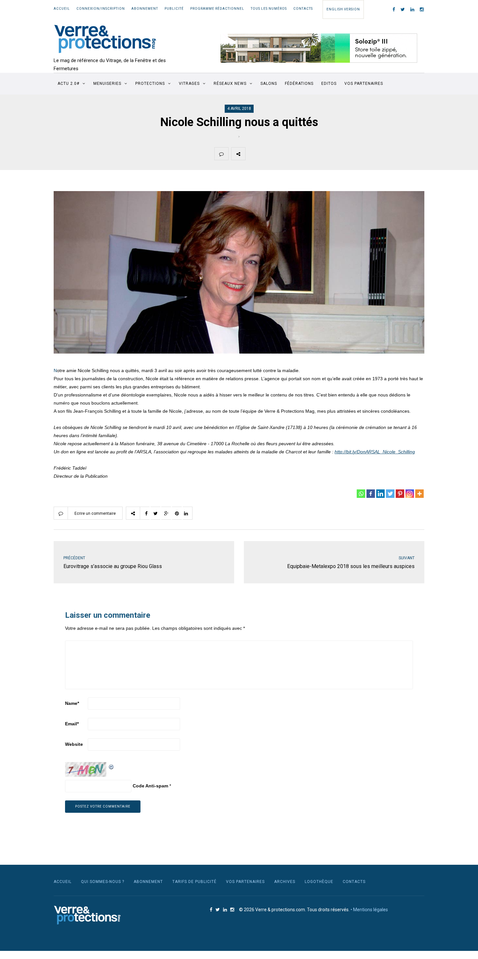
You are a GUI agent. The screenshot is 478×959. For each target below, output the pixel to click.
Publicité (174, 8)
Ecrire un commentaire (95, 513)
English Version (343, 9)
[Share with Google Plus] (283, 153)
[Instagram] (409, 493)
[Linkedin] (380, 493)
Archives (284, 881)
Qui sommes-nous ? (102, 881)
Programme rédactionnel (217, 8)
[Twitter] (390, 493)
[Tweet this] (267, 153)
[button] (319, 48)
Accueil (62, 8)
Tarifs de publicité (194, 881)
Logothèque (319, 881)
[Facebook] (370, 493)
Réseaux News (230, 83)
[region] (319, 48)
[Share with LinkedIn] (313, 153)
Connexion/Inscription (100, 8)
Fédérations (299, 83)
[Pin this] (298, 153)
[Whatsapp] (361, 493)
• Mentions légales (369, 909)
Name (72, 703)
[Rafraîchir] (111, 766)
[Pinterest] (400, 493)
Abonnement (144, 8)
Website (74, 744)
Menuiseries (107, 83)
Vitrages (189, 83)
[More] (419, 493)
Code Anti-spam (150, 785)
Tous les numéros (269, 8)
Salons (268, 83)
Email (72, 723)
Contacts (303, 8)
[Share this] (252, 153)
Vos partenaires (363, 83)
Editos (329, 83)
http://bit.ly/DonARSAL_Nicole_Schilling (375, 451)
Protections (150, 83)
